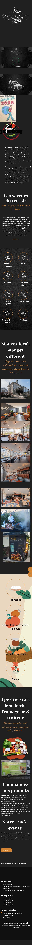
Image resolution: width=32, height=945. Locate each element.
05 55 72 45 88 (8, 901)
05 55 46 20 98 (8, 905)
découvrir (16, 239)
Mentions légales (7, 925)
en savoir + (6, 850)
